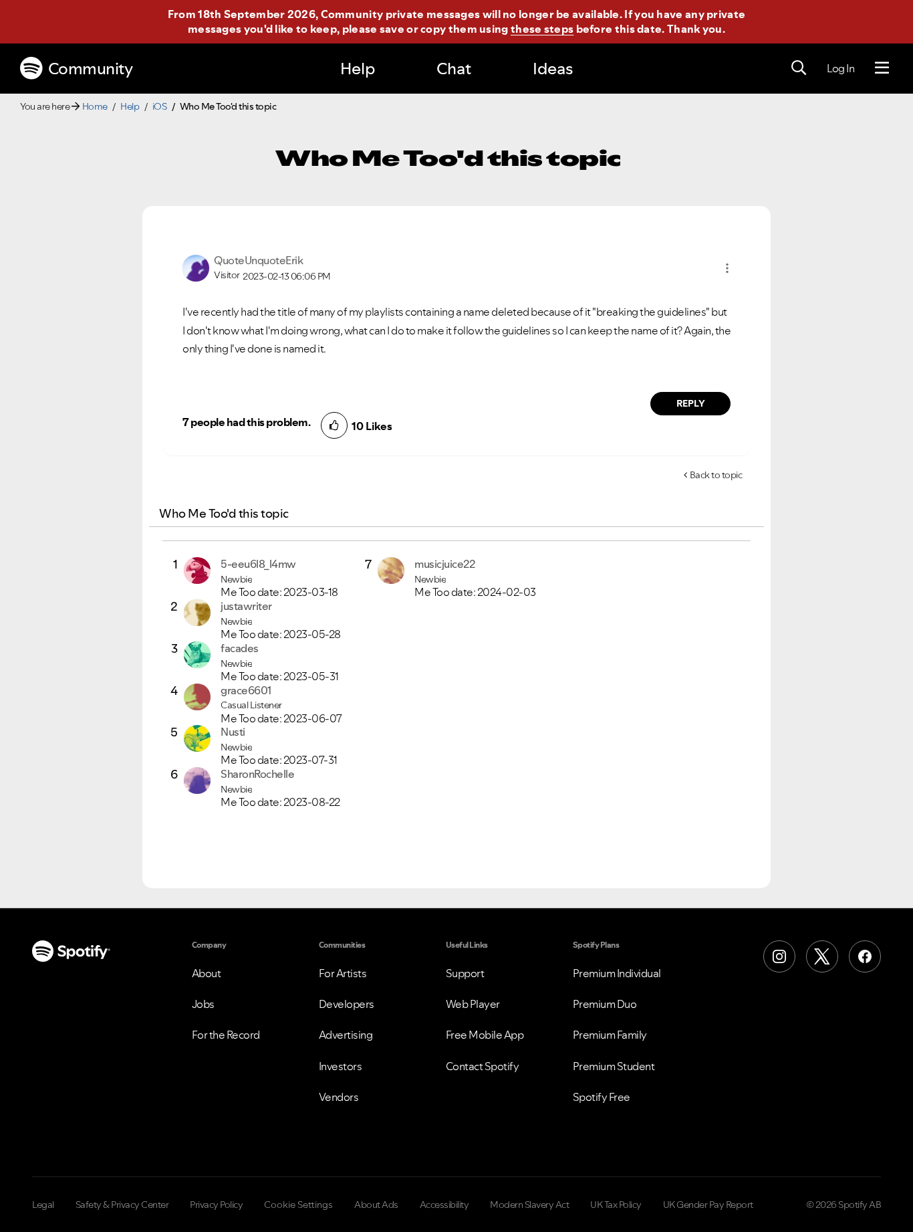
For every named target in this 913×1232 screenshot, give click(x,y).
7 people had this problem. (246, 422)
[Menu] (882, 68)
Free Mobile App (485, 1034)
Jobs (203, 1004)
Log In (840, 68)
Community (90, 69)
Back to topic (716, 475)
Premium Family (610, 1034)
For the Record (226, 1034)
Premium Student (614, 1066)
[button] (727, 268)
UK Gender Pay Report (708, 1205)
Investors (340, 1066)
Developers (346, 1004)
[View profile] (195, 267)
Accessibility (444, 1205)
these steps (542, 28)
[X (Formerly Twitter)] (822, 956)
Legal (43, 1205)
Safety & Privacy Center (122, 1205)
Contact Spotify (482, 1066)
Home (95, 106)
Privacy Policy (216, 1205)
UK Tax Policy (616, 1205)
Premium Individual (617, 973)
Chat (453, 69)
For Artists (343, 973)
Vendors (339, 1097)
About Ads (376, 1205)
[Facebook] (865, 956)
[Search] (798, 68)
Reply (690, 403)
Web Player (473, 1004)
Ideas (553, 69)
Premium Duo (605, 1004)
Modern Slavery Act (529, 1205)
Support (465, 973)
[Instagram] (779, 956)
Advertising (346, 1034)
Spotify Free (601, 1097)
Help (357, 69)
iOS (159, 106)
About (206, 973)
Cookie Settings (298, 1205)
